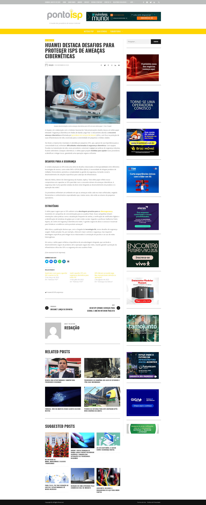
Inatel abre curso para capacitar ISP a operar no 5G (56, 274)
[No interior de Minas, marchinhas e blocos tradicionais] (53, 445)
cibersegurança (106, 211)
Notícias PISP (50, 40)
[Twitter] (150, 2)
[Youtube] (154, 2)
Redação (51, 65)
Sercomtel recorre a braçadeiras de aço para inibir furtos (108, 490)
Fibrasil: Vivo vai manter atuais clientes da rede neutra (63, 410)
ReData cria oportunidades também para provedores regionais (60, 381)
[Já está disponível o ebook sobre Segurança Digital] (105, 439)
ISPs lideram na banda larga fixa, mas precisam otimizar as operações (105, 275)
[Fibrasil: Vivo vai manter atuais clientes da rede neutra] (59, 396)
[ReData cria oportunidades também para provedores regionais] (59, 368)
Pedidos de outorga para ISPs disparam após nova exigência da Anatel (100, 410)
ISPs (55, 292)
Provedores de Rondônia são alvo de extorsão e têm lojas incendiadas (102, 381)
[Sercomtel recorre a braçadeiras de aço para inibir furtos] (105, 477)
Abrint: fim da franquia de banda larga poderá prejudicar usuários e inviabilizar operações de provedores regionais (82, 454)
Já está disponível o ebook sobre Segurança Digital (106, 449)
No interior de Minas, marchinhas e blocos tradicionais (55, 461)
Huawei (49, 292)
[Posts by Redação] (46, 65)
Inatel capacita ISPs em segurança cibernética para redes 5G (79, 275)
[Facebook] (143, 2)
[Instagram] (147, 2)
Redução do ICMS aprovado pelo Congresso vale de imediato (82, 487)
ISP (53, 292)
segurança (60, 292)
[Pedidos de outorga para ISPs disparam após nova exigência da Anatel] (99, 396)
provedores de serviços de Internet (84, 135)
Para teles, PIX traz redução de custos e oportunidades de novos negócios (56, 487)
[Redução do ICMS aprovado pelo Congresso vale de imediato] (79, 476)
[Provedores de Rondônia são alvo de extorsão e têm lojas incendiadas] (99, 368)
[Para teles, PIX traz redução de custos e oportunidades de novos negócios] (53, 475)
